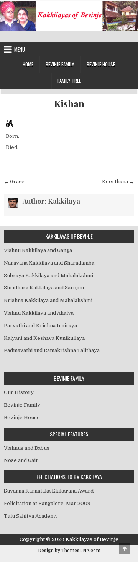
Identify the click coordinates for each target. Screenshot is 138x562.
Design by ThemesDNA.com (69, 550)
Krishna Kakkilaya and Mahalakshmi (48, 300)
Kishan (69, 103)
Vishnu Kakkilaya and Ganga (38, 250)
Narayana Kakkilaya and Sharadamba (49, 263)
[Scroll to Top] (124, 548)
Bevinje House (101, 64)
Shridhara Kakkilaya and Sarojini (44, 288)
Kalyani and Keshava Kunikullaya (44, 338)
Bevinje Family (60, 64)
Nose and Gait (21, 460)
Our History (19, 392)
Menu (19, 49)
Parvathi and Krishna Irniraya (40, 325)
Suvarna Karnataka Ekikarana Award (49, 491)
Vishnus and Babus (26, 448)
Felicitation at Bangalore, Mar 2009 (47, 503)
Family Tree (69, 80)
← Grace (14, 181)
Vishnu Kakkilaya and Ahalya (39, 313)
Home (28, 64)
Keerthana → (118, 181)
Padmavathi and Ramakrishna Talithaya (52, 350)
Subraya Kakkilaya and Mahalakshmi (48, 275)
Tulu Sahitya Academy (31, 516)
